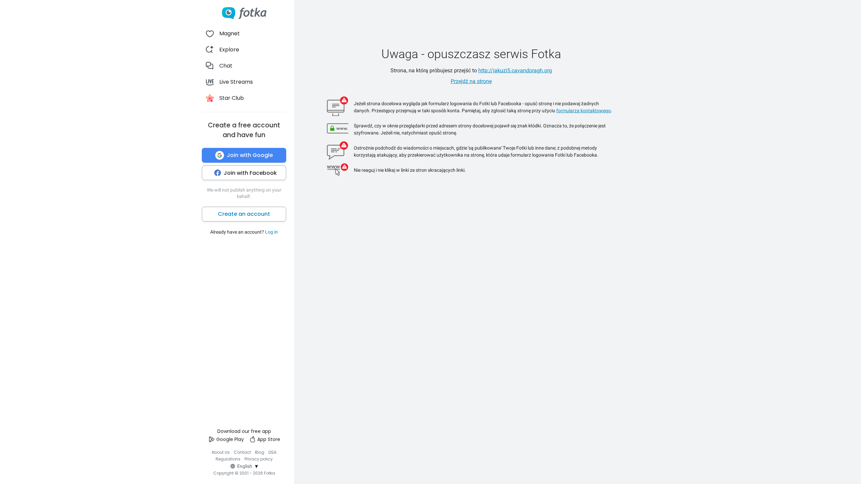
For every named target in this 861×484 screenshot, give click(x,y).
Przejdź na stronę (471, 81)
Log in (271, 232)
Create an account (244, 214)
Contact (242, 452)
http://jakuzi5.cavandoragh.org (515, 70)
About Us (221, 452)
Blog (259, 452)
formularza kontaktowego (583, 110)
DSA (272, 452)
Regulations (228, 459)
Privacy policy (259, 459)
